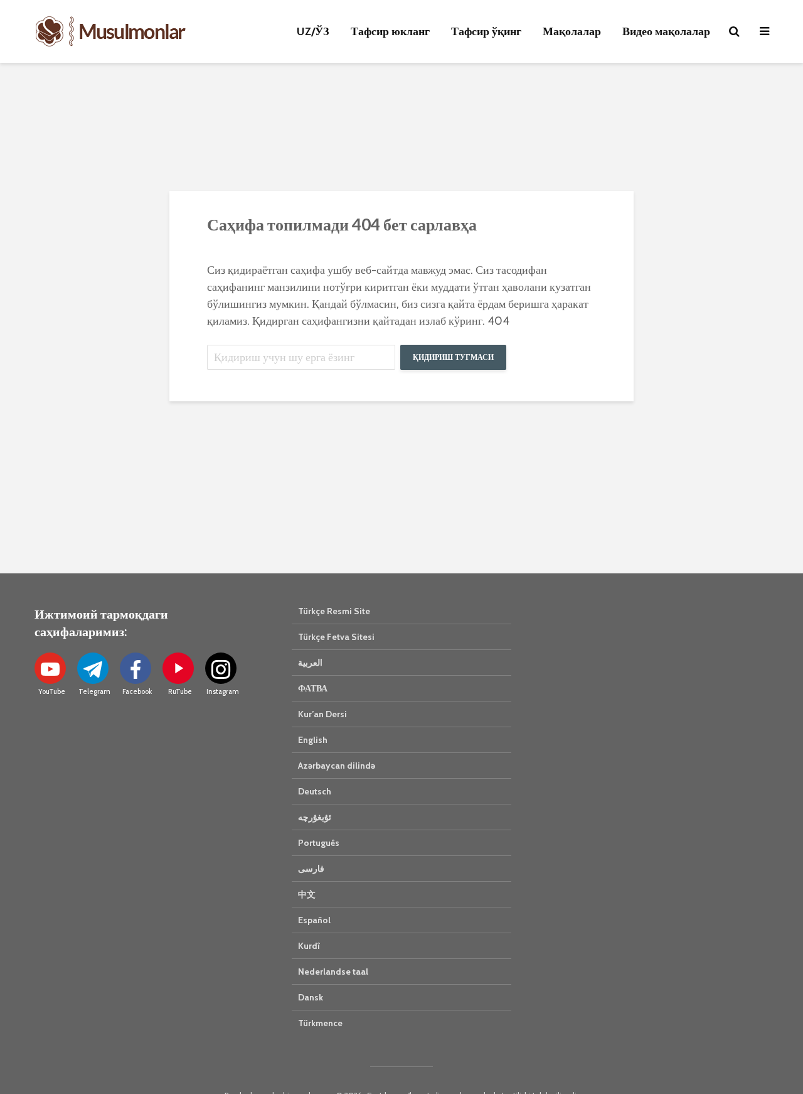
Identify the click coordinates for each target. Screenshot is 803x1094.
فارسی (311, 868)
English (312, 739)
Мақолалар (572, 31)
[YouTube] (50, 668)
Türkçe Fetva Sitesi (336, 636)
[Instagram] (221, 668)
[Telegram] (93, 668)
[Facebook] (135, 668)
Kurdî (309, 945)
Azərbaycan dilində (336, 765)
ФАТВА (312, 688)
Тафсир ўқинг (486, 31)
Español (314, 920)
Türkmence (320, 1023)
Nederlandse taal (333, 971)
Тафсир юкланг (390, 31)
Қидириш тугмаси (453, 357)
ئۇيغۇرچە (314, 817)
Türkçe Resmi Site (334, 611)
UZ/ (313, 31)
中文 (307, 894)
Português (318, 842)
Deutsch (314, 791)
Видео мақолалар (666, 31)
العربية (310, 662)
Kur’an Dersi (322, 714)
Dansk (310, 997)
